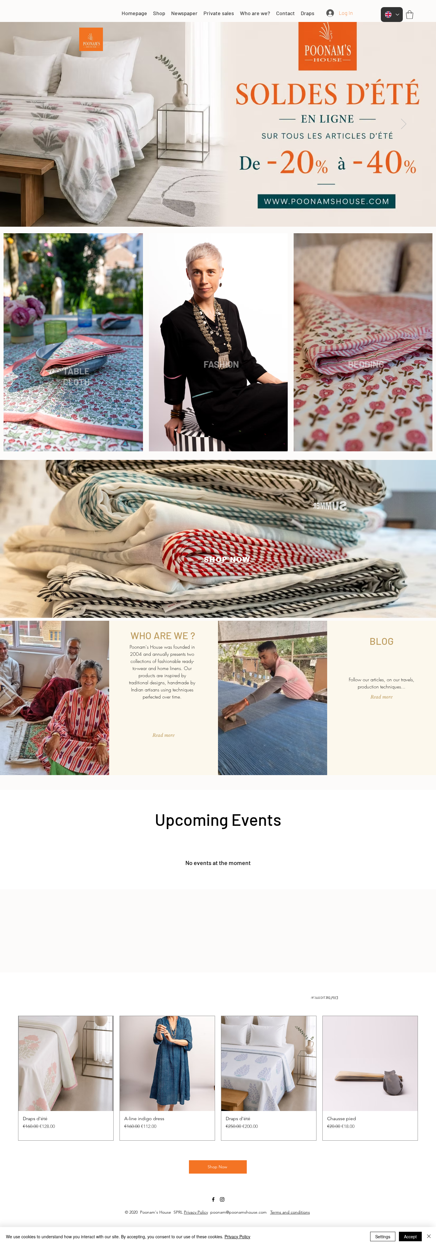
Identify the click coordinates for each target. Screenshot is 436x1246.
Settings (382, 1236)
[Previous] (32, 124)
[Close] (428, 1236)
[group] (218, 1078)
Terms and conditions (290, 1212)
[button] (409, 14)
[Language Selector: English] (392, 14)
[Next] (403, 124)
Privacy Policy (196, 1212)
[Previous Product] (9, 1078)
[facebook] (213, 1199)
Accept (410, 1236)
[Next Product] (426, 1078)
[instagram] (222, 1199)
